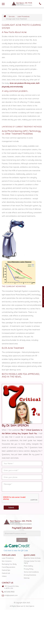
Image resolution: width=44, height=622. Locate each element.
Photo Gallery (28, 566)
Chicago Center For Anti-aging (32, 562)
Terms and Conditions (31, 572)
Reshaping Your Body (9, 564)
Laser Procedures (23, 16)
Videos (4, 576)
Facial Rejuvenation (8, 567)
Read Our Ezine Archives (32, 558)
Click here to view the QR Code (16, 550)
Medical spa (6, 570)
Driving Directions (30, 575)
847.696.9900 (9, 592)
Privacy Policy (28, 569)
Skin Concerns (6, 561)
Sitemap (26, 578)
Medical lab (6, 573)
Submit (11, 507)
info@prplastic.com (11, 595)
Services (12, 16)
